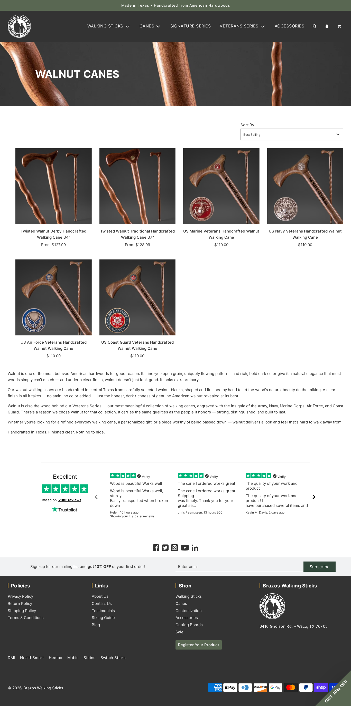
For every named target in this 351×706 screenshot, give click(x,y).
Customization (189, 610)
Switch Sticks (113, 657)
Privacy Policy (20, 596)
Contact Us (102, 603)
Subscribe (320, 566)
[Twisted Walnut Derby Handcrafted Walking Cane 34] (53, 186)
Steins (90, 657)
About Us (100, 596)
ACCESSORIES (289, 26)
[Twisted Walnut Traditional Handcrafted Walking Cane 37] (137, 186)
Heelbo (56, 657)
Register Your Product (198, 644)
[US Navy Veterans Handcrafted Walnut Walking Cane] (305, 186)
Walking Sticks (189, 596)
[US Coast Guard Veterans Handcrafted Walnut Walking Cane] (137, 297)
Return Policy (20, 603)
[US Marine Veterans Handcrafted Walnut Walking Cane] (221, 186)
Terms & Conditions (26, 617)
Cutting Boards (189, 624)
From (53, 244)
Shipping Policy (22, 610)
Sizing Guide (103, 617)
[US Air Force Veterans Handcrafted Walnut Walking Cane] (53, 297)
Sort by (247, 124)
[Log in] (327, 26)
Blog (96, 624)
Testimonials (103, 610)
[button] (333, 688)
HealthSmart (32, 657)
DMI (12, 657)
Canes (181, 603)
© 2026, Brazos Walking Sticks (35, 687)
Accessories (187, 617)
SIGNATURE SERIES (190, 26)
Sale (179, 632)
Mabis (73, 657)
